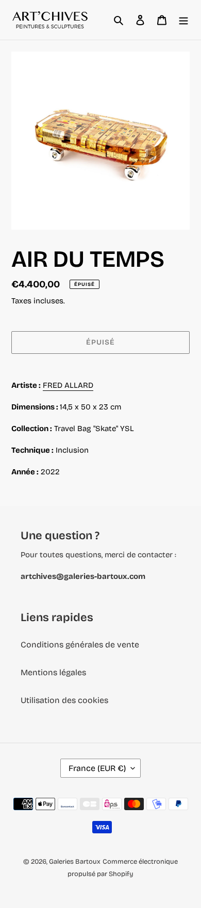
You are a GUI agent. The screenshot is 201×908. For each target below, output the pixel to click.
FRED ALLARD (68, 385)
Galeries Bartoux (74, 862)
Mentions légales (53, 672)
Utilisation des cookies (64, 700)
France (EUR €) (97, 768)
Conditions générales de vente (80, 644)
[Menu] (183, 20)
